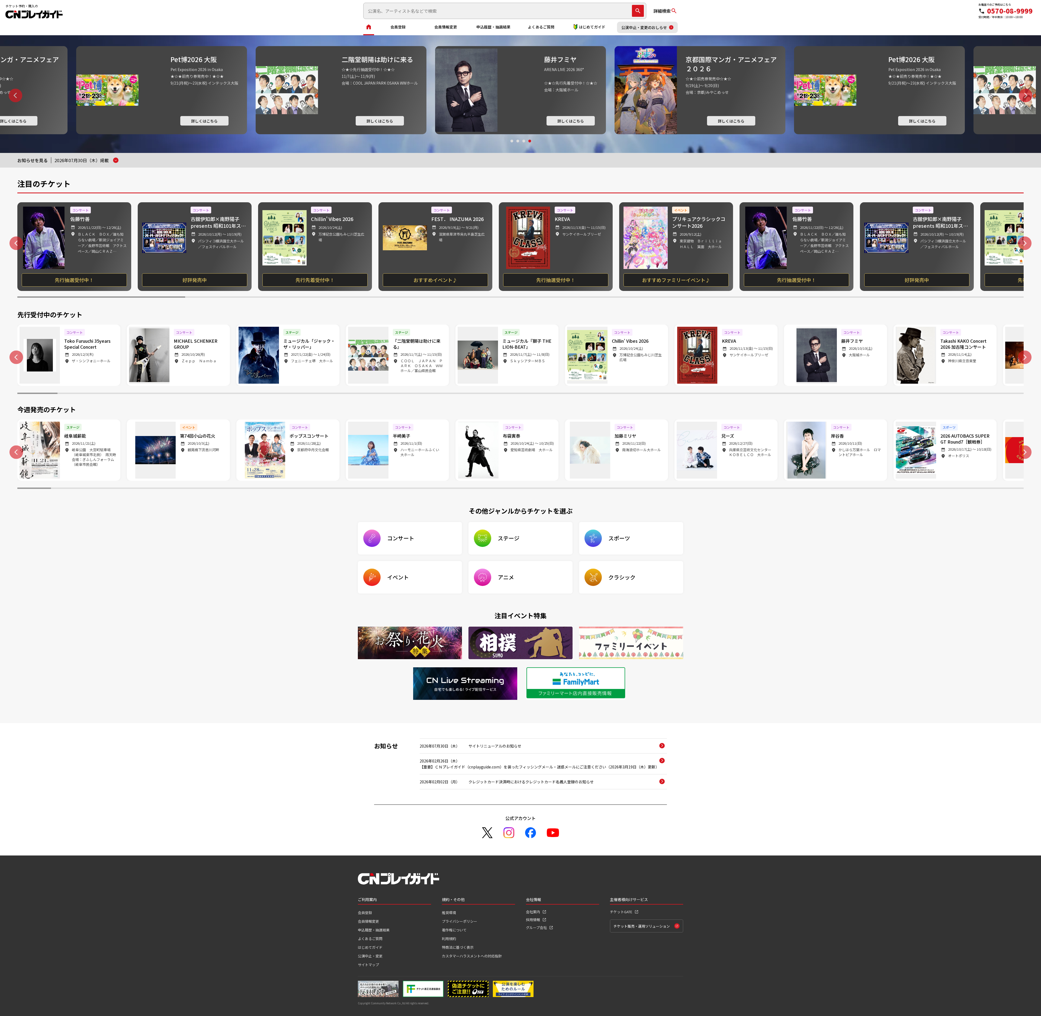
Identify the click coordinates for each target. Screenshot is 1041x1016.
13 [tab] (520, 394)
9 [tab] (359, 394)
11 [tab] (440, 394)
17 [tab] (681, 394)
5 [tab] (772, 297)
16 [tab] (641, 394)
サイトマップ (368, 964)
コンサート (400, 538)
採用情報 (533, 919)
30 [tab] (1007, 489)
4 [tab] (529, 146)
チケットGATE (621, 911)
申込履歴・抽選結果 (493, 27)
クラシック (621, 577)
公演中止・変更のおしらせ (644, 27)
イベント (398, 577)
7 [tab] (279, 394)
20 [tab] (802, 394)
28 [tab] (940, 489)
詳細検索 (662, 11)
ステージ (508, 538)
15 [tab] (601, 394)
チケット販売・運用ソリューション (641, 926)
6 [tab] (940, 297)
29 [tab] (973, 489)
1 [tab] (511, 146)
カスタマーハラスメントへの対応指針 (472, 956)
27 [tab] (906, 489)
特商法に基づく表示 (458, 947)
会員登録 (398, 27)
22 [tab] (883, 394)
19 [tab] (762, 394)
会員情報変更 (445, 27)
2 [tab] (517, 146)
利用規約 (449, 938)
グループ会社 (536, 927)
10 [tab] (400, 394)
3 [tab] (523, 146)
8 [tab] (319, 394)
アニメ (506, 577)
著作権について (454, 929)
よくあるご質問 (541, 27)
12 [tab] (480, 394)
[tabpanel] (520, 90)
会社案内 (533, 911)
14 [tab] (561, 394)
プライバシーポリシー (459, 921)
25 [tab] (1004, 394)
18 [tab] (722, 394)
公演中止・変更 (370, 956)
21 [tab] (842, 394)
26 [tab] (872, 489)
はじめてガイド (592, 27)
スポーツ (619, 538)
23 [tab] (923, 394)
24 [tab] (963, 394)
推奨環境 (449, 912)
